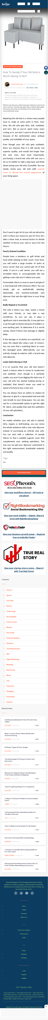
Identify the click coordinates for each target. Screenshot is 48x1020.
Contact (24, 910)
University (10, 686)
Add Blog (24, 958)
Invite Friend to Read (24, 472)
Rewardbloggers (17, 1007)
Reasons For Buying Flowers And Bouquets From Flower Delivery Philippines (20, 774)
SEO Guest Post (38, 993)
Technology (10, 611)
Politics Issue (11, 622)
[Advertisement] (24, 204)
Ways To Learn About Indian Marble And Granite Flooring (19, 734)
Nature (9, 606)
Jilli (6, 818)
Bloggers (24, 954)
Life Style (9, 601)
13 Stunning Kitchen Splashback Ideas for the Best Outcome (20, 813)
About (24, 906)
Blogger (8, 725)
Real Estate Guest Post (10, 995)
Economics (10, 697)
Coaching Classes (13, 649)
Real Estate (10, 670)
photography (11, 617)
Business (9, 643)
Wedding (9, 665)
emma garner (10, 855)
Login (24, 971)
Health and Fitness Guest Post (22, 999)
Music (8, 675)
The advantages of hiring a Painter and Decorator (19, 760)
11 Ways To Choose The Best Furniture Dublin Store (21, 799)
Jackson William (17, 84)
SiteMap (24, 978)
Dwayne (7, 778)
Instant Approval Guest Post (12, 997)
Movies (9, 627)
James (7, 804)
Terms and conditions (23, 930)
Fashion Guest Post (25, 995)
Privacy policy (24, 934)
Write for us (24, 917)
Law (7, 681)
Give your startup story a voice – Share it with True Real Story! (24, 570)
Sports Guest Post (38, 995)
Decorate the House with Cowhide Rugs (19, 838)
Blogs (24, 950)
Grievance (24, 913)
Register (24, 974)
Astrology (10, 633)
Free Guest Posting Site (30, 997)
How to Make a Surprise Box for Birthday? (20, 826)
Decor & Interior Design (13, 66)
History (9, 590)
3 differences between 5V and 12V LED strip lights (21, 721)
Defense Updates (13, 638)
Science (9, 702)
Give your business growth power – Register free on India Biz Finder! (24, 536)
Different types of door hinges (16, 747)
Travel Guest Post (9, 993)
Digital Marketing (12, 659)
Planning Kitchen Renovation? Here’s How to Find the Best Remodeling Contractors (21, 864)
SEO (8, 654)
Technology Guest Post (24, 993)
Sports (9, 595)
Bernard (8, 841)
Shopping (9, 691)
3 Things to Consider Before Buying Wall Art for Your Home (21, 851)
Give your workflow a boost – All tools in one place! (24, 494)
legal (24, 937)
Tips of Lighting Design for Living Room (19, 787)
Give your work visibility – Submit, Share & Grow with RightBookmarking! (24, 517)
